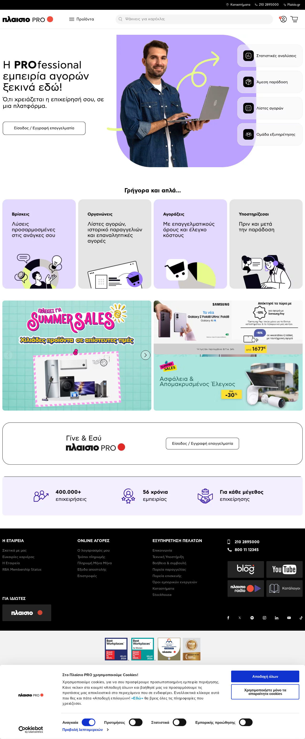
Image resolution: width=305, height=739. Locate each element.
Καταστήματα (240, 4)
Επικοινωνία (162, 550)
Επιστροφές (87, 576)
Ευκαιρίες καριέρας (18, 557)
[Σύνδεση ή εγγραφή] (283, 19)
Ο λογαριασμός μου (93, 550)
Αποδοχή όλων (265, 676)
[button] (8, 100)
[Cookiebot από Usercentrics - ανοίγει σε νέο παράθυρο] (31, 729)
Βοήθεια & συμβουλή (169, 563)
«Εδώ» (137, 698)
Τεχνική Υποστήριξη (168, 557)
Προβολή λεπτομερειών (82, 730)
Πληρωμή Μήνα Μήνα (94, 563)
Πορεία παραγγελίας (169, 569)
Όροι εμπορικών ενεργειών (174, 582)
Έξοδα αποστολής (92, 569)
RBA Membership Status (21, 569)
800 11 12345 (247, 550)
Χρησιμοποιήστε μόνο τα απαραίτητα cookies (265, 691)
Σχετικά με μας (14, 550)
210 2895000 (247, 542)
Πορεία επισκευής (167, 576)
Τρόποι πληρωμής (91, 557)
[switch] (135, 722)
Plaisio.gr (293, 4)
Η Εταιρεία (11, 563)
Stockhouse (162, 595)
